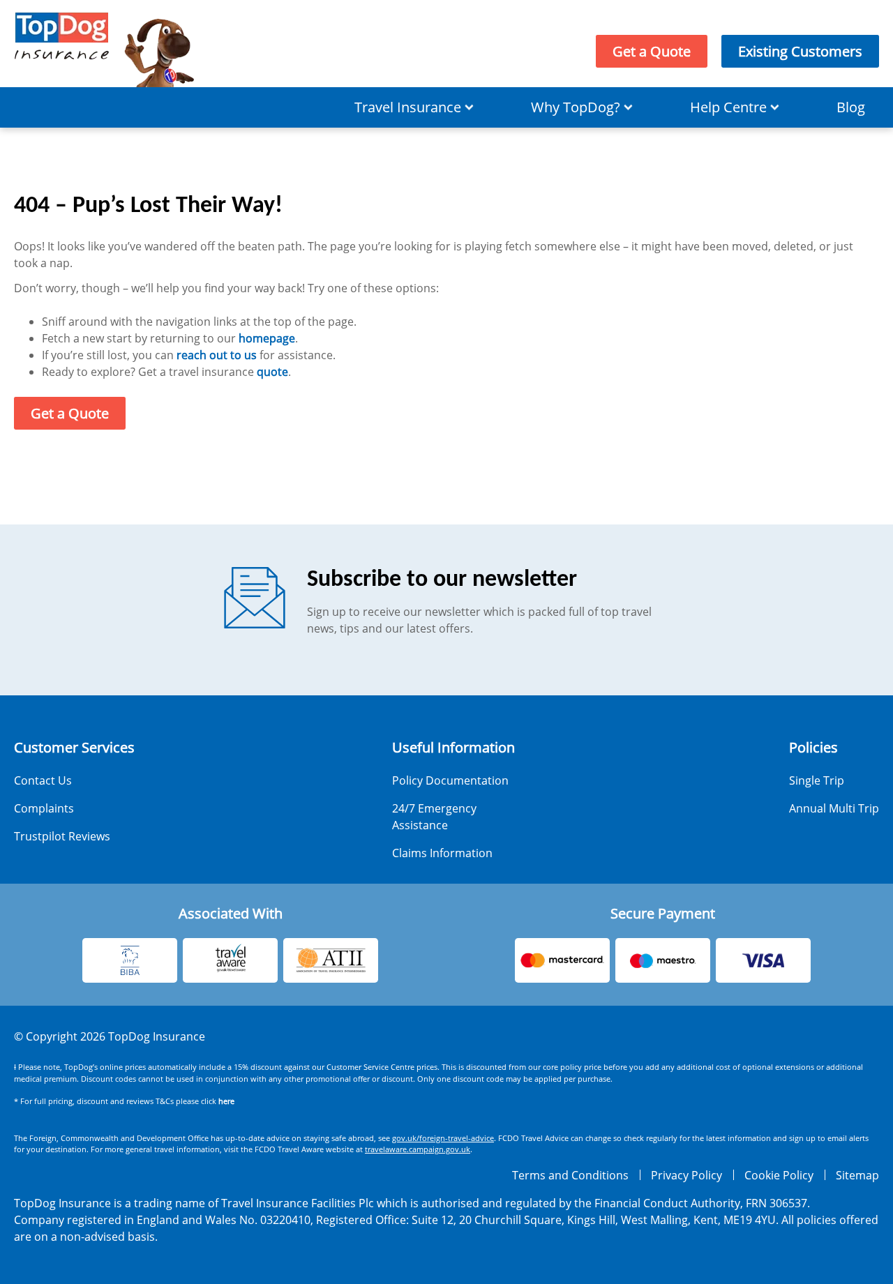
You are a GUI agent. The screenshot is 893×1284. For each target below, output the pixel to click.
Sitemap (857, 1175)
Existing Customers (800, 51)
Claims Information (442, 853)
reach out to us (217, 355)
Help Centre (728, 107)
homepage (267, 338)
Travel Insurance (407, 107)
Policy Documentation (450, 780)
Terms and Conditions (570, 1175)
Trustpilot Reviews (62, 836)
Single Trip (816, 780)
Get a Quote (652, 51)
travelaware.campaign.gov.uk (417, 1149)
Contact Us (43, 780)
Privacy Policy (686, 1175)
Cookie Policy (778, 1175)
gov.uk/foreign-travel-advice (443, 1138)
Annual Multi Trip (834, 808)
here (226, 1101)
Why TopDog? (575, 107)
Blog (850, 107)
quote (272, 371)
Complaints (44, 808)
